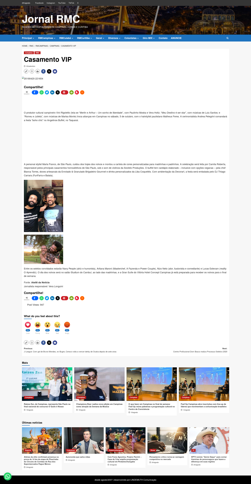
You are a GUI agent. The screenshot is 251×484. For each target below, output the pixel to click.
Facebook (39, 3)
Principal (27, 38)
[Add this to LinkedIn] (52, 92)
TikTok (71, 3)
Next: (200, 350)
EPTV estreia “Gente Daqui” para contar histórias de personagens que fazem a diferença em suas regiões (209, 459)
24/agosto (29, 467)
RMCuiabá (65, 38)
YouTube (61, 3)
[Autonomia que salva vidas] (84, 440)
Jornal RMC (51, 18)
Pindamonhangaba (116, 450)
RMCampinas (45, 38)
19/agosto (29, 410)
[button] (227, 38)
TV (193, 450)
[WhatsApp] (41, 92)
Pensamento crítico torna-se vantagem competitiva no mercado (166, 458)
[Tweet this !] (47, 92)
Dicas (153, 450)
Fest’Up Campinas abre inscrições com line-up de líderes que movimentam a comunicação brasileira (203, 405)
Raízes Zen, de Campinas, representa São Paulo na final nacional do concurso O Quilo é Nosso (47, 405)
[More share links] (82, 92)
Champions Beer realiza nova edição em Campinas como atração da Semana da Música (99, 405)
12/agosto (186, 410)
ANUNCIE (176, 38)
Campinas (29, 53)
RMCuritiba (83, 38)
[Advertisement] (87, 103)
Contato (163, 38)
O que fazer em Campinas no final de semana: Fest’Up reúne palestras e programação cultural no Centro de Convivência (152, 407)
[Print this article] (71, 92)
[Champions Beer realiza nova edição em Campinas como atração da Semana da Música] (99, 384)
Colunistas (130, 38)
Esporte (28, 450)
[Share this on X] (58, 92)
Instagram (51, 3)
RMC (37, 53)
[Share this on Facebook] (35, 92)
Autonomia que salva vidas (78, 457)
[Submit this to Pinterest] (64, 92)
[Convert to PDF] (77, 92)
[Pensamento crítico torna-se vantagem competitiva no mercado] (167, 440)
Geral (99, 38)
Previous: (70, 350)
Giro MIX (147, 38)
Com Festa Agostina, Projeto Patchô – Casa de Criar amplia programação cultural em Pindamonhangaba (125, 459)
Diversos (113, 38)
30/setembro (30, 66)
